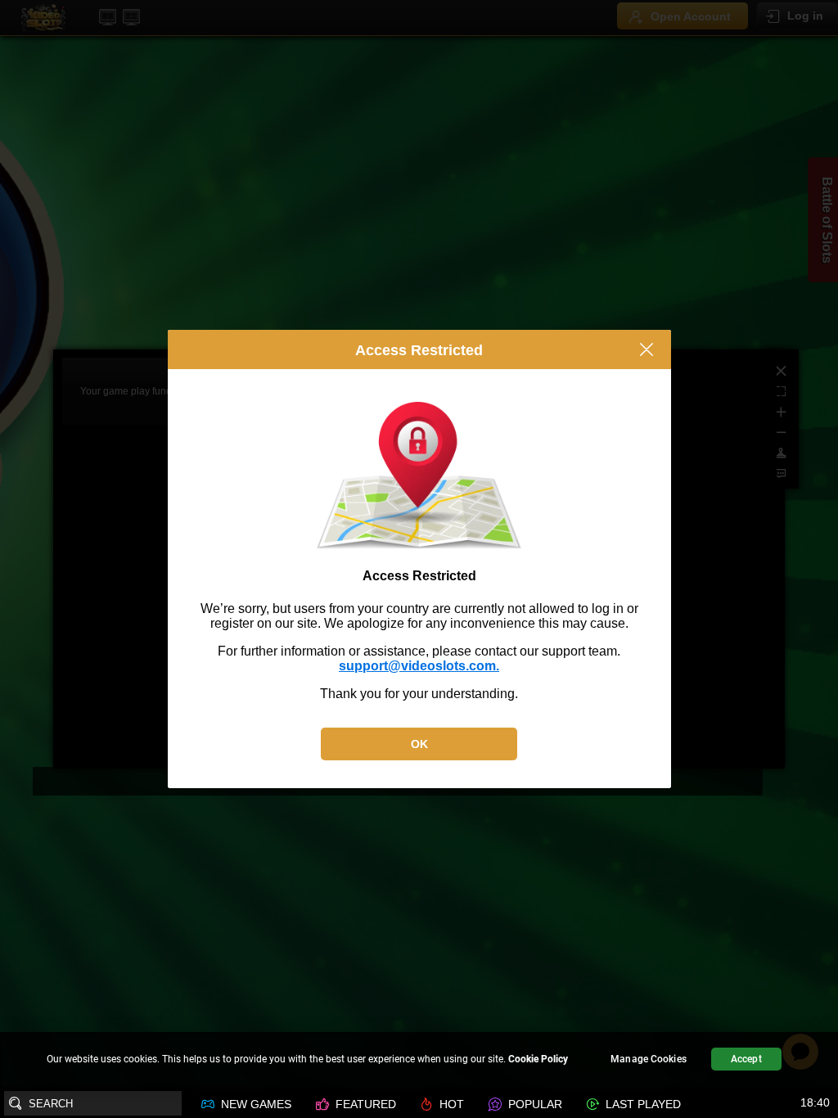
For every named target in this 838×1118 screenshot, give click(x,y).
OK (419, 744)
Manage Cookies (648, 1059)
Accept (746, 1059)
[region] (419, 1061)
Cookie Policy (538, 1059)
